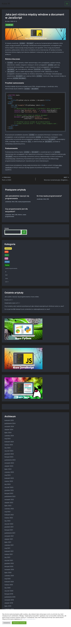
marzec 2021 (9, 554)
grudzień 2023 (9, 454)
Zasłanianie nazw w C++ (12, 303)
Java (6, 278)
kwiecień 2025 (9, 420)
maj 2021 (7, 548)
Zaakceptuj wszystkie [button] (19, 622)
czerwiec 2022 (9, 509)
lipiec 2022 (8, 505)
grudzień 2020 (9, 563)
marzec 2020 (9, 585)
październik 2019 (10, 597)
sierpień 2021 (9, 539)
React (6, 255)
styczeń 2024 (9, 451)
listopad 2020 (9, 566)
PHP (6, 275)
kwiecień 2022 (9, 515)
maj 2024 (7, 438)
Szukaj (7, 228)
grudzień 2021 (9, 527)
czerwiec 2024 (9, 436)
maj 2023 (7, 475)
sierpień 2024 (9, 429)
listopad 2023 (9, 457)
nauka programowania (24, 201)
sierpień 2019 (9, 603)
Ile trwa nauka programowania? (49, 196)
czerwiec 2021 (9, 545)
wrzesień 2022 (9, 499)
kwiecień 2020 (9, 582)
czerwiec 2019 (9, 609)
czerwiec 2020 (9, 575)
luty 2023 (7, 484)
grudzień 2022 (9, 490)
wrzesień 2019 (9, 600)
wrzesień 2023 (9, 463)
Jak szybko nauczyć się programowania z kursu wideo (22, 297)
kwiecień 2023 (9, 478)
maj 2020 (7, 579)
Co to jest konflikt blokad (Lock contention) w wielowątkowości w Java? (27, 309)
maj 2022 (7, 512)
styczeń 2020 (9, 591)
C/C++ (7, 281)
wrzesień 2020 (9, 569)
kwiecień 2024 (9, 442)
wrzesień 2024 (9, 426)
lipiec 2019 (8, 606)
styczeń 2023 (9, 487)
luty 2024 (7, 448)
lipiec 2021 (8, 542)
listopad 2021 (9, 530)
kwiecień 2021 (9, 551)
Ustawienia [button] (6, 622)
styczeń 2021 (9, 560)
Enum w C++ (9, 300)
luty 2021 (7, 557)
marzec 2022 (9, 518)
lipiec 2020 (8, 572)
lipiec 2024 (8, 432)
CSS (16, 201)
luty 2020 (7, 588)
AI (5, 271)
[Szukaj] (24, 232)
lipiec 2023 (8, 469)
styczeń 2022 (9, 524)
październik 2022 (10, 496)
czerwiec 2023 (9, 472)
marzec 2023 (9, 481)
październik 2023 (10, 460)
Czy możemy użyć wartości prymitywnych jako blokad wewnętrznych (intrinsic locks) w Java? (34, 306)
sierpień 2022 (9, 502)
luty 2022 (7, 521)
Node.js (7, 265)
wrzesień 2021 (9, 536)
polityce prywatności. (29, 619)
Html (13, 201)
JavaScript (9, 25)
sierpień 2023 (9, 466)
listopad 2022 (9, 493)
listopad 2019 (9, 594)
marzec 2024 (9, 445)
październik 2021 (10, 533)
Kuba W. (6, 3)
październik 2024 (10, 423)
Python (20, 214)
